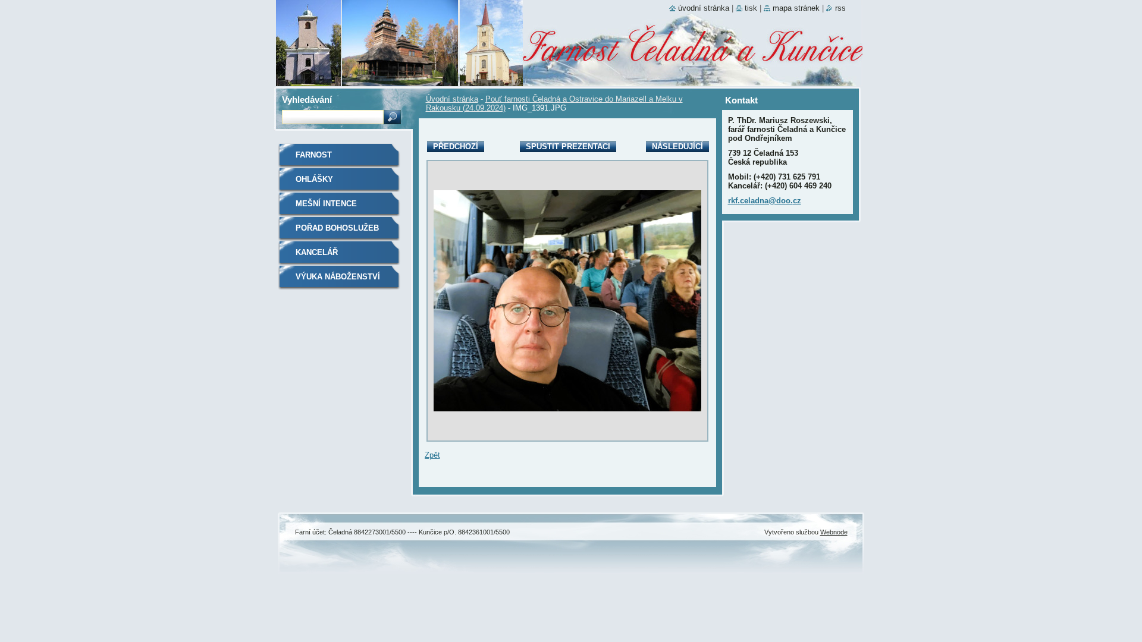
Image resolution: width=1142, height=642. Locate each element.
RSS (840, 8)
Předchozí (455, 146)
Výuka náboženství (338, 276)
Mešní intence (326, 203)
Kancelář (317, 252)
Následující (677, 146)
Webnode (834, 532)
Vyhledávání (307, 100)
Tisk (751, 8)
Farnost (314, 154)
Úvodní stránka (452, 99)
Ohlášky (314, 179)
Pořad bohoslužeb (337, 228)
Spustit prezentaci (568, 146)
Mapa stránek (796, 8)
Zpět (432, 455)
